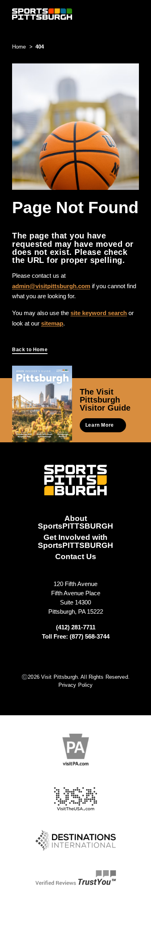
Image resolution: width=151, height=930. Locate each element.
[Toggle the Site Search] (120, 14)
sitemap (52, 323)
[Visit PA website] (76, 749)
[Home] (42, 14)
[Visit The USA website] (75, 799)
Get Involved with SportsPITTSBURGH (75, 541)
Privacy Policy (75, 685)
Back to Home (30, 349)
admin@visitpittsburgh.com (51, 286)
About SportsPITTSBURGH (75, 522)
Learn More (99, 425)
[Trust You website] (75, 877)
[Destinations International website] (75, 840)
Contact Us (75, 556)
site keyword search (98, 312)
